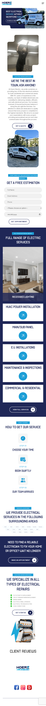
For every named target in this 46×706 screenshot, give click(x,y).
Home (5, 677)
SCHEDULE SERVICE (12, 20)
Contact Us (37, 677)
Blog (29, 677)
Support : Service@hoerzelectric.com (23, 693)
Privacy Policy (14, 680)
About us (12, 677)
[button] (43, 3)
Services (21, 677)
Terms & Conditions (30, 680)
